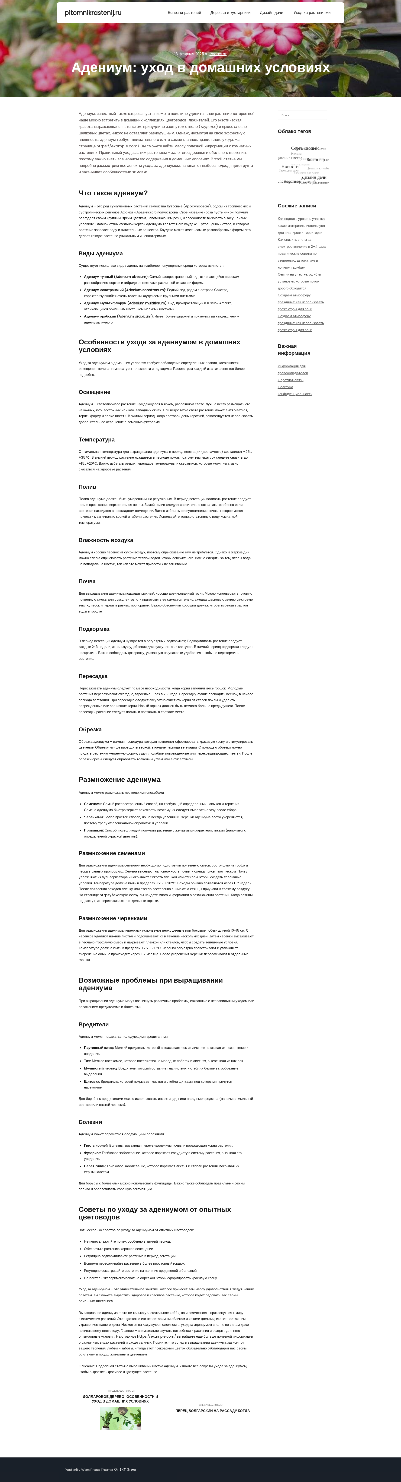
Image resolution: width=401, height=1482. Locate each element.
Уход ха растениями (312, 12)
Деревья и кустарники (230, 12)
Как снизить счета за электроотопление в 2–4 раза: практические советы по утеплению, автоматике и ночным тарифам (302, 253)
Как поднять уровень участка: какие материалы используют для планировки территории (301, 225)
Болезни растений (184, 12)
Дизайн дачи (271, 12)
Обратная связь (291, 380)
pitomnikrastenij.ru (88, 13)
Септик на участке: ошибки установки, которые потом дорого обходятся (299, 281)
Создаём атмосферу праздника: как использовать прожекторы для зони (301, 302)
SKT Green (128, 1469)
